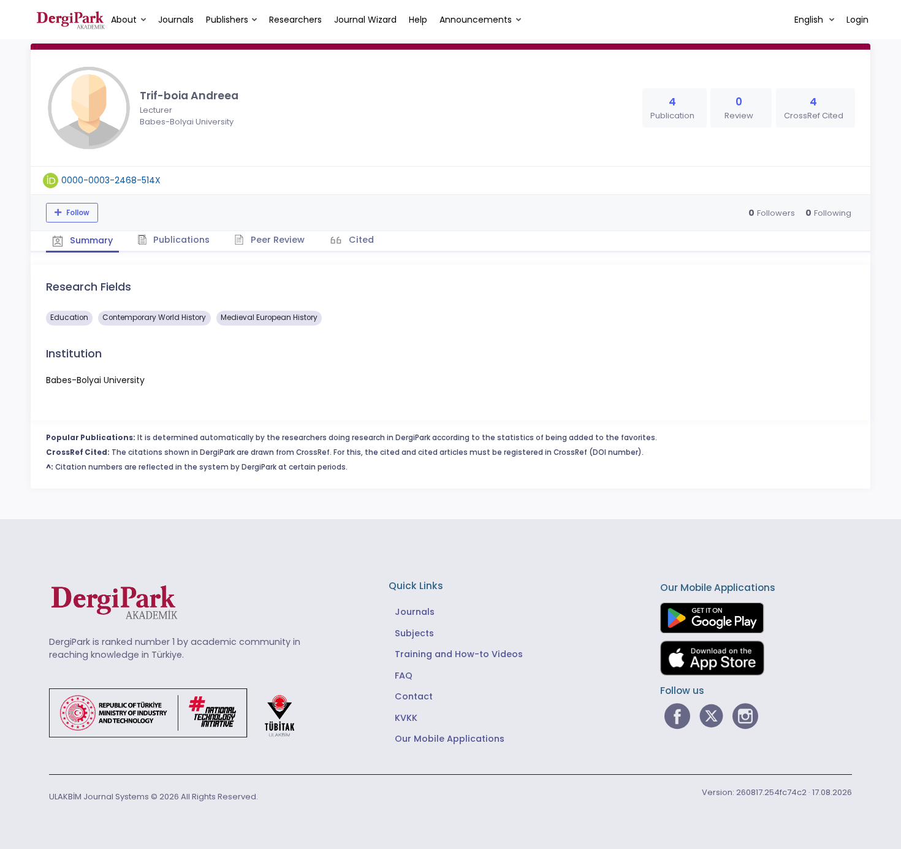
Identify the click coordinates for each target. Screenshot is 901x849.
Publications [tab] (180, 240)
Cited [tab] (360, 240)
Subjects (414, 633)
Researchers (295, 19)
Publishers (227, 19)
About (124, 19)
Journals (176, 19)
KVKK (406, 718)
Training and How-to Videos (459, 654)
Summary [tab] (90, 240)
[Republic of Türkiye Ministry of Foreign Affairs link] (179, 712)
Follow (76, 213)
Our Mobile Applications (449, 739)
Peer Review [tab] (276, 240)
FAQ (403, 675)
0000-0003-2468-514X (111, 180)
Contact (414, 696)
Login (857, 19)
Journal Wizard (365, 19)
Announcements (475, 19)
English (810, 19)
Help (418, 19)
